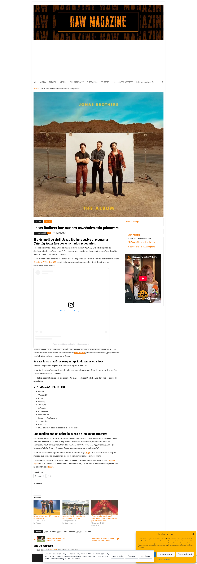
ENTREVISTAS (92, 82)
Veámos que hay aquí (185, 554)
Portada (36, 89)
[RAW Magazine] (35, 82)
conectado (54, 550)
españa (59, 532)
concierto (52, 531)
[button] (192, 534)
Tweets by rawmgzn (132, 222)
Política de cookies (164, 559)
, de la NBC (45, 262)
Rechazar (131, 556)
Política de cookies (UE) (145, 82)
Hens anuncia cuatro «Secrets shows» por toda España (103, 540)
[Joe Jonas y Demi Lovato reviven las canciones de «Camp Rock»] (75, 507)
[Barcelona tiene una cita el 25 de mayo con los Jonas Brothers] (47, 507)
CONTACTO (105, 82)
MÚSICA (43, 82)
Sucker (50, 467)
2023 (45, 532)
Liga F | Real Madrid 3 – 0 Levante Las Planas (55, 540)
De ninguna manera (166, 554)
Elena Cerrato (61, 233)
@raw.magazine (134, 235)
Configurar (145, 556)
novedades (87, 531)
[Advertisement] (98, 57)
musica (79, 532)
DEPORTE (52, 82)
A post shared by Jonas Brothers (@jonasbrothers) (71, 344)
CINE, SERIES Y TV (77, 82)
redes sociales (79, 353)
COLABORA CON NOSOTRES (123, 82)
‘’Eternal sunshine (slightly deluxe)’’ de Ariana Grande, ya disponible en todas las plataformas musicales (104, 518)
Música (48, 221)
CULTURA (63, 82)
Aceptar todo (118, 556)
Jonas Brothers (69, 531)
